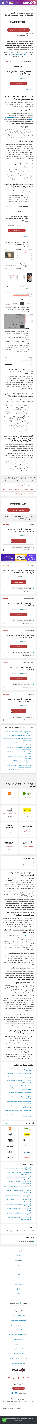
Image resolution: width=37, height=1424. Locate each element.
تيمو (10, 802)
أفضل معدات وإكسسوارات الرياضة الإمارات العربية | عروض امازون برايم (18, 1178)
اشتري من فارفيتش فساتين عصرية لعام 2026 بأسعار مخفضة (18, 753)
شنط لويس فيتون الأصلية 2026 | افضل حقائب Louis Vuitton (18, 1196)
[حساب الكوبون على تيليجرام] (9, 1377)
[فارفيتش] (18, 22)
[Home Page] (29, 3)
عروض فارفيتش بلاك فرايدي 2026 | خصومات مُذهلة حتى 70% (18, 762)
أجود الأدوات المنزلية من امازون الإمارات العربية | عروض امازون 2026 (19, 1173)
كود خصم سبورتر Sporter (18, 1363)
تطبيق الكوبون (18, 1384)
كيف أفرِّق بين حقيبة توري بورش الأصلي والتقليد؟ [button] (20, 489)
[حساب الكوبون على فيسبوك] (18, 1377)
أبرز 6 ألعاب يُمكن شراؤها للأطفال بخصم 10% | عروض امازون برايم (17, 1187)
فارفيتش (19, 10)
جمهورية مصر (18, 1284)
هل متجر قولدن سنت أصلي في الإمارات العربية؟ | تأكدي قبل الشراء (19, 1081)
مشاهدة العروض (18, 510)
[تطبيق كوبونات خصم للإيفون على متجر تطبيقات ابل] (12, 1393)
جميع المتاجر (26, 10)
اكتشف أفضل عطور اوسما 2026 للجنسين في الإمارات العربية (19, 1093)
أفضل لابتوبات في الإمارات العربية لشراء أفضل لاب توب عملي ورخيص (18, 1209)
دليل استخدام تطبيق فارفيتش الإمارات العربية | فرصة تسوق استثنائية (17, 739)
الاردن (18, 1289)
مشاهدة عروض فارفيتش (18, 29)
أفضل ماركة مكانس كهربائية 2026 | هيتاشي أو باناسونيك (19, 1214)
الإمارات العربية (18, 1260)
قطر (18, 1279)
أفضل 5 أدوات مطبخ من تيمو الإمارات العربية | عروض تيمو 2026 (18, 1169)
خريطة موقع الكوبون (18, 1330)
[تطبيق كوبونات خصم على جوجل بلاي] (16, 1393)
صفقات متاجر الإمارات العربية (18, 1320)
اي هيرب (27, 800)
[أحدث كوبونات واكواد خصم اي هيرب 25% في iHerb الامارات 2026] (27, 793)
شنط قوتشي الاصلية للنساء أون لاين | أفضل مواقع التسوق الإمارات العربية (18, 1191)
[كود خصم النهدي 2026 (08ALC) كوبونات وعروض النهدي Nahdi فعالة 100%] (27, 1152)
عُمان (18, 1275)
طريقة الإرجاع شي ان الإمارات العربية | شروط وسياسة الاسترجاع (17, 1070)
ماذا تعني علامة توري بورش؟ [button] (26, 485)
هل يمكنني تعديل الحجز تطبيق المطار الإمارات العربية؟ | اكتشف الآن (19, 1107)
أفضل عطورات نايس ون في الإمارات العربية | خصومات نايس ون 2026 (18, 1205)
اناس (27, 851)
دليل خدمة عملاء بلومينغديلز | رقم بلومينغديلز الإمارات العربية (19, 1116)
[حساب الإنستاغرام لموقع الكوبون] (28, 1377)
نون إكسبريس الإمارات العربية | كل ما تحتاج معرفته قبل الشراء (18, 1098)
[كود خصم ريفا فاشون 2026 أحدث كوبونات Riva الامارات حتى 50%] (10, 1152)
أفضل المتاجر (30, 1123)
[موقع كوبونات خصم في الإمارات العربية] (32, 10)
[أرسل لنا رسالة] (4, 1420)
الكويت (18, 1265)
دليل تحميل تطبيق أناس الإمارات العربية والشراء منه (18, 1085)
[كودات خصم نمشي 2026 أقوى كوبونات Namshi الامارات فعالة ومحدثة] (9, 826)
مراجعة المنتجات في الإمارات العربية (18, 1358)
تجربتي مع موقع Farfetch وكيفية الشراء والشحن (19, 770)
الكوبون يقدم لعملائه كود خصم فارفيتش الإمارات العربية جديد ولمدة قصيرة (18, 766)
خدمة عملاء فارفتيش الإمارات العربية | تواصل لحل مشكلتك (18, 744)
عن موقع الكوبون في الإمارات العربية (18, 1334)
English (17, 2)
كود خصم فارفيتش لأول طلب (19, 54)
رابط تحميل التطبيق (18, 1388)
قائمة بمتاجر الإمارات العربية (18, 1315)
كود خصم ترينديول (18, 1349)
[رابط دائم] (30, 90)
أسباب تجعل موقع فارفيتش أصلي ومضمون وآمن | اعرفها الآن (18, 757)
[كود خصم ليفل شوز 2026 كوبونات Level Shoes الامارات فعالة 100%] (9, 810)
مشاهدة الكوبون (18, 541)
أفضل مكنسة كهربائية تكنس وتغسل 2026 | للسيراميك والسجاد (19, 1218)
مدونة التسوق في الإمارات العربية (18, 1325)
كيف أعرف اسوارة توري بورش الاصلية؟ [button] (23, 494)
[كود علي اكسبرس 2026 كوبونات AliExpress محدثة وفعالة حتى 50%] (27, 1157)
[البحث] (7, 3)
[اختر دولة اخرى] (11, 3)
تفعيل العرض (18, 83)
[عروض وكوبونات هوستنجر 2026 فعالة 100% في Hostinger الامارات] (27, 826)
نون (27, 816)
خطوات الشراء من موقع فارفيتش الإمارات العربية (19, 736)
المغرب (18, 1294)
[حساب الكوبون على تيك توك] (14, 1377)
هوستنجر (27, 834)
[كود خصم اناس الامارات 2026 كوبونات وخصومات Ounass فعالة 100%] (27, 843)
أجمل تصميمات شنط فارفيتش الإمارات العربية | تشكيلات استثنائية (19, 748)
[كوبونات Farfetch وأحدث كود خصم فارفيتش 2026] (18, 66)
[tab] (18, 485)
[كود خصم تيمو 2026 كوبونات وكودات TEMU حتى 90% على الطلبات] (9, 793)
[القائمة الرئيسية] (2, 3)
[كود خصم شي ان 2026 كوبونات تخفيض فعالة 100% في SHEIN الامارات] (10, 1157)
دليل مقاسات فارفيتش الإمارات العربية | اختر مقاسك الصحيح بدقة (17, 732)
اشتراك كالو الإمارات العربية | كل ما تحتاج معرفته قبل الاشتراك (17, 1077)
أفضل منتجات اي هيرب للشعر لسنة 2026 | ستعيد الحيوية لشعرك (18, 1200)
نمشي (9, 833)
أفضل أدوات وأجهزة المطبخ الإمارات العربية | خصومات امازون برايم (20, 1182)
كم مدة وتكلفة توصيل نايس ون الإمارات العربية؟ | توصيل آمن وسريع (18, 1089)
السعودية (18, 1255)
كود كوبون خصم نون (18, 1354)
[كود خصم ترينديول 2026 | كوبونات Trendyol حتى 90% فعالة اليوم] (9, 843)
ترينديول (9, 849)
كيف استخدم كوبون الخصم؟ (19, 1344)
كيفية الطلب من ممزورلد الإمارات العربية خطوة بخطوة (19, 1102)
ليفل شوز (10, 816)
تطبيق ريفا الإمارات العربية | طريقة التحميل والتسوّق (18, 1073)
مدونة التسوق (11, 10)
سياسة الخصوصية (18, 1339)
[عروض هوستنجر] (18, 557)
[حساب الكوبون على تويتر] (23, 1377)
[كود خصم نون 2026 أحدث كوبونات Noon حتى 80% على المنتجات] (27, 810)
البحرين (18, 1270)
